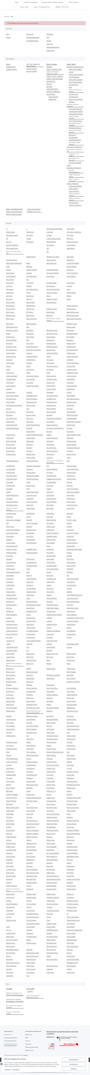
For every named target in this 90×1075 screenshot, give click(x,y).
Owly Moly (9, 740)
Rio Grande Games (72, 810)
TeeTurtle (29, 910)
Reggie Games (50, 807)
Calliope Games (71, 355)
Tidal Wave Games (72, 920)
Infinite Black (10, 587)
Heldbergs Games (11, 558)
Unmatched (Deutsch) (75, 142)
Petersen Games (51, 756)
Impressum (7, 1069)
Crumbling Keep (11, 394)
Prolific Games (10, 781)
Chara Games (50, 365)
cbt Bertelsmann (31, 361)
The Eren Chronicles (52, 913)
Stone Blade (70, 882)
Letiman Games (31, 635)
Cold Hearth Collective (32, 378)
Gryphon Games (71, 545)
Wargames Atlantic (72, 949)
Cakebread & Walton (52, 355)
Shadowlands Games (52, 839)
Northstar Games (11, 727)
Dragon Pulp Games (52, 427)
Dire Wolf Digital (71, 414)
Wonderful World (31, 968)
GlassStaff (29, 525)
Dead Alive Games (51, 404)
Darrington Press (51, 401)
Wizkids (48, 965)
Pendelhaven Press (11, 756)
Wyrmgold (9, 978)
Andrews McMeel (72, 268)
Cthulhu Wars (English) (75, 71)
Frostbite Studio (10, 491)
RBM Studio (9, 800)
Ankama (8, 271)
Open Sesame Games (73, 733)
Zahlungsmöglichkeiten (33, 37)
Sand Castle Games (32, 830)
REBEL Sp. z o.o (50, 800)
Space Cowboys (30, 865)
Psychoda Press (51, 781)
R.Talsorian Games (72, 790)
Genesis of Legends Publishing (12, 515)
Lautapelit (49, 628)
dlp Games (49, 417)
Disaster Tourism (31, 417)
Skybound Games (31, 852)
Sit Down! (9, 849)
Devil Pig (8, 410)
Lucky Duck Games (51, 648)
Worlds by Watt (30, 972)
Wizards (8, 965)
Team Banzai (70, 906)
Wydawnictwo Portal (52, 975)
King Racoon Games (52, 610)
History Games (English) (76, 81)
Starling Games (50, 879)
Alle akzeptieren (74, 1059)
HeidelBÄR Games (31, 555)
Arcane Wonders (11, 278)
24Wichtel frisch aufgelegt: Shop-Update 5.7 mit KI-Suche (14, 1012)
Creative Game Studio (32, 387)
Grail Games (70, 535)
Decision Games (31, 407)
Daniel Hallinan (71, 397)
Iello (68, 581)
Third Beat (49, 916)
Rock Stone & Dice (51, 817)
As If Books (9, 288)
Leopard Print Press (12, 635)
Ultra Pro (8, 939)
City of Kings (50, 371)
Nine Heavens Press (72, 718)
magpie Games (10, 664)
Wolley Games (71, 965)
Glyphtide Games (51, 525)
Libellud (69, 635)
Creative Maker (50, 387)
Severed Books (10, 839)
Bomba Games (10, 339)
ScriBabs (8, 836)
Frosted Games (30, 491)
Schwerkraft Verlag (52, 833)
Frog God (69, 488)
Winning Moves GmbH (32, 962)
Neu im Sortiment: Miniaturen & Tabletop (13, 1019)
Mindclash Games (11, 689)
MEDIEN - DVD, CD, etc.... (34, 213)
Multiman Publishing (52, 702)
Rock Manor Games (32, 817)
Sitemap (48, 41)
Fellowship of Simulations (33, 471)
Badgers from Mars (52, 301)
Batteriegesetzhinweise (53, 47)
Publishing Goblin (11, 784)
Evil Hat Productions (52, 456)
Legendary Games (51, 632)
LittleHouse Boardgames (53, 638)
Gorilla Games (50, 535)
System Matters (10, 903)
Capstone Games (11, 358)
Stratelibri (9, 892)
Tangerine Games (31, 906)
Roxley (68, 823)
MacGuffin (49, 658)
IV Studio (69, 594)
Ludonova (49, 651)
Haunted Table (71, 551)
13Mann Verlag (10, 234)
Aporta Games (10, 275)
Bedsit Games (30, 311)
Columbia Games (72, 378)
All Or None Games (11, 262)
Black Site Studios (31, 325)
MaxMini (28, 676)
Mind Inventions (71, 686)
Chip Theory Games (52, 368)
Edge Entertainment (52, 443)
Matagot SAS (10, 676)
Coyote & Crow (50, 384)
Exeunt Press (50, 460)
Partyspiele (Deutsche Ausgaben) (75, 126)
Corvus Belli (29, 384)
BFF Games (29, 314)
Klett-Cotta (9, 613)
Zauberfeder (10, 985)
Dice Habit (70, 410)
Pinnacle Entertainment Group (53, 760)
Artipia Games (71, 284)
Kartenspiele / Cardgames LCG (74, 152)
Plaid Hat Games (51, 764)
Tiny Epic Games (73, 96)
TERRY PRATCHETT (51, 89)
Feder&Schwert (10, 471)
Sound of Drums (11, 865)
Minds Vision (30, 689)
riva (27, 813)
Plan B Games (71, 764)
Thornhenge (9, 920)
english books (53, 99)
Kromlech (9, 623)
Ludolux (8, 651)
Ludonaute (29, 651)
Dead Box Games (72, 404)
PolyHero (69, 771)
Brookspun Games (11, 348)
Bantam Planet (30, 304)
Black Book (49, 317)
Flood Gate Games (11, 481)
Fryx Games (49, 491)
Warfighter (72, 104)
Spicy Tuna (70, 869)
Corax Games (10, 384)
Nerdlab (48, 712)
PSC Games (29, 781)
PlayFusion (49, 768)
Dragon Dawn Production (74, 423)
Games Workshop (74, 193)
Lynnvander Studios (12, 658)
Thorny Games (30, 920)
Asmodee (69, 288)
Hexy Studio (9, 561)
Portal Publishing (31, 774)
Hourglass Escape (51, 571)
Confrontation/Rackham (76, 188)
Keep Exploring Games (73, 607)
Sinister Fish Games (32, 846)
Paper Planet (30, 746)
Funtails (48, 494)
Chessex (8, 368)
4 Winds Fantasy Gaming (53, 240)
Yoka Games (9, 982)
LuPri (27, 654)
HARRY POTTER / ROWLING (54, 76)
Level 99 (48, 635)
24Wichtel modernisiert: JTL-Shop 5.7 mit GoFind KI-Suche (14, 1004)
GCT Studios (50, 510)
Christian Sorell (71, 368)
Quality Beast (71, 787)
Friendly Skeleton (51, 488)
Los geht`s (30, 1000)
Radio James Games (32, 794)
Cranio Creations (11, 387)
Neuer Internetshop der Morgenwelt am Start (33, 1006)
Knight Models (30, 613)
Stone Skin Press (11, 885)
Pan (27, 743)
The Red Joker (10, 916)
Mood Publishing (72, 695)
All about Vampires (32, 68)
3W (7, 240)
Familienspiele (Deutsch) (76, 113)
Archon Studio (50, 278)
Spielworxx (49, 872)
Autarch (28, 294)
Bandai (69, 301)
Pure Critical (50, 784)
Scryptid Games (31, 836)
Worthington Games (72, 972)
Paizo (68, 740)
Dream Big (29, 430)
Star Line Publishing (32, 879)
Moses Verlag (71, 699)
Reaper (28, 800)
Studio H (28, 895)
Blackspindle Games (12, 329)
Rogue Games (10, 820)
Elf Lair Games (10, 450)
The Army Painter (74, 204)
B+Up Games (30, 298)
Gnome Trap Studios (32, 529)
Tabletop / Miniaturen (73, 185)
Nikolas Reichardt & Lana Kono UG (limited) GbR (33, 719)
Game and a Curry (31, 501)
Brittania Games (71, 345)
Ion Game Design (72, 591)
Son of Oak (29, 862)
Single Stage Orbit (11, 846)
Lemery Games (71, 632)
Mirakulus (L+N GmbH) (73, 689)
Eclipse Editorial (31, 443)
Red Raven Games (11, 807)
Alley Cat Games (51, 262)
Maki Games (30, 664)
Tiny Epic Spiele (73, 139)
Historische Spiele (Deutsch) (74, 119)
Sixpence (29, 849)
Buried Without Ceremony (34, 352)
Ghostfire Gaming (11, 519)
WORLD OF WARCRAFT (53, 91)
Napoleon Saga (10, 708)
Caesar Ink (29, 355)
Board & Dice (30, 335)
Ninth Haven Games (32, 723)
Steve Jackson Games (32, 882)
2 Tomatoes (49, 234)
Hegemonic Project (11, 555)
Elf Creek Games (71, 447)
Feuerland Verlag (72, 471)
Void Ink (28, 949)
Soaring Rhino (50, 859)
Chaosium (29, 365)
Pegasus (48, 753)
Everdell (71, 74)
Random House (50, 794)
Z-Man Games (71, 982)
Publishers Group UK (73, 781)
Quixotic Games (31, 790)
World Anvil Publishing (73, 968)
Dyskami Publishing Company (32, 439)
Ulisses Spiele (71, 936)
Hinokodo (69, 561)
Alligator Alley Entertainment (14, 265)
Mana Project (70, 664)
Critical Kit (9, 391)
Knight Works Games (73, 613)
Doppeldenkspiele (72, 420)
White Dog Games (51, 955)
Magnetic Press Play (52, 661)
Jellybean (69, 597)
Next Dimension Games (33, 715)
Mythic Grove (30, 705)
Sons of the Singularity (53, 862)
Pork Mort (9, 774)
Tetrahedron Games (72, 910)
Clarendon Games (72, 371)
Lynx (27, 658)
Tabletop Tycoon (51, 903)
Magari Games (30, 661)
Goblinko (69, 529)
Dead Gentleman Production (14, 407)
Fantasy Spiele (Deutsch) (76, 116)
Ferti (47, 471)
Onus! (70, 89)
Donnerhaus (30, 420)
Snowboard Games (72, 856)
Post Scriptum (10, 777)
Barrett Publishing (51, 304)
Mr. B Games (10, 702)
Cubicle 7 (69, 394)
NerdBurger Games (32, 712)
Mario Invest (30, 671)
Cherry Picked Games (73, 365)
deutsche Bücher (54, 97)
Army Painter (30, 284)
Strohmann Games (51, 892)
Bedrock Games (10, 311)
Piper (68, 759)
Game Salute (70, 501)
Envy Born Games (11, 453)
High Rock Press (51, 561)
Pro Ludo (69, 777)
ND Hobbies (50, 708)
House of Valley (71, 571)
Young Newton (30, 982)
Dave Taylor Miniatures (73, 401)
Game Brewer (50, 501)
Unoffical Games (11, 942)
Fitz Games (49, 478)
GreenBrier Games (51, 542)
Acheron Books (71, 247)
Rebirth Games (30, 804)
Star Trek (49, 84)
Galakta (8, 497)
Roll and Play (50, 820)
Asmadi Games (50, 288)
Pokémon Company (32, 771)
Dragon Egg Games (11, 427)
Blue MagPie (30, 332)
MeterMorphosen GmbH (53, 682)
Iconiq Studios (10, 581)
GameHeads (29, 504)
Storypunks (9, 888)
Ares (27, 281)
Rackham (9, 794)
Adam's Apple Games (12, 250)
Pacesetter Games (31, 740)
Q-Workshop (50, 787)
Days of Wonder (10, 404)
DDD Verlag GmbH (31, 404)
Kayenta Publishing (32, 607)
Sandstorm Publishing (53, 830)
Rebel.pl (69, 800)
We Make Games (31, 952)
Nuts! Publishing (31, 727)
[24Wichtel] (9, 2)
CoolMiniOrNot (71, 381)
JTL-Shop (81, 1073)
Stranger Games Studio (73, 888)
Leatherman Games (12, 632)
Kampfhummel (10, 607)
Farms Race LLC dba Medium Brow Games (55, 467)
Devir (27, 410)
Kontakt (8, 37)
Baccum (48, 298)
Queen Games (10, 790)
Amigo (8, 268)
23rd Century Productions (74, 234)
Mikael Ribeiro (50, 686)
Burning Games (51, 352)
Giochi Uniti (49, 522)
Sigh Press (9, 843)
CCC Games (49, 361)
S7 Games (29, 826)
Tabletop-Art (70, 903)
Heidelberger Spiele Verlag (74, 555)
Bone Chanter (30, 339)
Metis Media (70, 682)
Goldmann (29, 532)
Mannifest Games (31, 667)
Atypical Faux (10, 294)
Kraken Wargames (72, 620)
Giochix (69, 522)
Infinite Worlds (50, 587)
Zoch (27, 985)
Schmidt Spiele (10, 833)
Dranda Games (71, 427)
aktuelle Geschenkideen (34, 211)
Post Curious (70, 774)
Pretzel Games (30, 777)
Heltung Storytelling (32, 558)
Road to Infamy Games (12, 817)
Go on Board (50, 529)
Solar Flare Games (72, 859)
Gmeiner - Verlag (72, 525)
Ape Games (70, 271)
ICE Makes (70, 578)
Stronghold (70, 892)
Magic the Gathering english (14, 216)
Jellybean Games (11, 600)
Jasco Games (50, 597)
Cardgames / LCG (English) (74, 156)
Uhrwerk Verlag (51, 936)
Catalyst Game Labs (72, 358)
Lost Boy (69, 645)
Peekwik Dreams (31, 753)
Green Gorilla (10, 542)
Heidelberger (50, 555)
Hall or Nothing (50, 548)
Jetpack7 (48, 600)
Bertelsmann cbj (71, 311)
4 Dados (28, 240)
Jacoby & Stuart (10, 597)
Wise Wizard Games (52, 962)
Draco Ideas (29, 423)
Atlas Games (9, 291)
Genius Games (30, 514)
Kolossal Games (51, 617)
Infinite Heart (30, 587)
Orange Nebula (10, 736)
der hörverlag (71, 407)
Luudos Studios (51, 654)
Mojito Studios (50, 692)
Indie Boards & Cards (73, 584)
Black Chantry (10, 320)
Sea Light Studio (51, 836)
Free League (9, 488)
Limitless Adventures (12, 638)
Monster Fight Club (32, 695)
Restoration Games (32, 810)
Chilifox (28, 368)
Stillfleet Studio (50, 882)
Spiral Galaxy (10, 875)
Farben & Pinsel (73, 190)
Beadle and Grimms (72, 307)
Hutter (28, 578)
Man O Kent (50, 664)
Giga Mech (70, 519)
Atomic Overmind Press (53, 291)
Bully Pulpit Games (11, 352)
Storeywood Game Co (52, 885)
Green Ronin (30, 542)
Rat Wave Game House (73, 794)
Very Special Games (52, 946)
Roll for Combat (71, 820)
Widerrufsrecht (50, 50)
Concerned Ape (30, 381)
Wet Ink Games (10, 955)
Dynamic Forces (10, 438)
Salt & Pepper (10, 830)
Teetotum (9, 910)
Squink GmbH (71, 875)
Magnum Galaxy (71, 661)
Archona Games (71, 278)
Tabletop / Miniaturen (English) (75, 201)
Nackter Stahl (71, 705)
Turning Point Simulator (33, 933)
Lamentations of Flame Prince (73, 624)
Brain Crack (9, 345)
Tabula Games (10, 906)
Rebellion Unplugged (12, 804)
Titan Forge (49, 923)
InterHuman (29, 591)
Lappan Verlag (10, 628)
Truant (48, 929)
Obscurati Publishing (52, 727)
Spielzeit (69, 872)
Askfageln (29, 288)
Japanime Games (31, 597)
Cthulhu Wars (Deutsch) (76, 111)
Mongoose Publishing (12, 695)
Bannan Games (10, 304)
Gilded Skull (9, 522)
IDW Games (49, 581)
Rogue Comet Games (73, 817)
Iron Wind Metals (31, 594)
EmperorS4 (29, 450)
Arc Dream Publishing (52, 275)
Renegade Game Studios (74, 807)
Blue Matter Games (52, 332)
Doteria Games (10, 423)
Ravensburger (50, 797)
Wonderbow (9, 968)
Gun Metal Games (31, 548)
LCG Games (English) (75, 164)
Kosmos (28, 620)
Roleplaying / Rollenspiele (74, 170)
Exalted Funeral (31, 460)
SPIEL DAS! (9, 872)
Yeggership (49, 978)
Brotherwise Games (52, 348)
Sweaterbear (30, 898)
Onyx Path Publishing (32, 733)
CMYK (48, 374)
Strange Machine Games (53, 888)
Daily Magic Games (32, 397)
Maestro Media (10, 661)
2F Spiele (49, 237)
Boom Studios (71, 339)
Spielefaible (29, 872)
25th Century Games (12, 237)
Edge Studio (70, 443)
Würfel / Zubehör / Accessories (74, 182)
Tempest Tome (50, 910)
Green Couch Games (73, 538)
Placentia (9, 764)
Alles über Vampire (32, 71)
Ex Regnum (70, 456)
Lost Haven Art (10, 648)
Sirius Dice (49, 846)
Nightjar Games (10, 718)
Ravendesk (29, 797)
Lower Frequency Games (33, 648)
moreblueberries (31, 699)
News (7, 34)
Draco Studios (50, 423)
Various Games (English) (76, 101)
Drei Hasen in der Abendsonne (51, 431)
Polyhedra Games (51, 771)
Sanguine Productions (73, 830)
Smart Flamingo (31, 856)
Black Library (10, 325)
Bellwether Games (51, 311)
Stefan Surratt (10, 882)
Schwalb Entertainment (33, 833)
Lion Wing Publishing (32, 638)
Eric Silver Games (51, 453)
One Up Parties (10, 733)
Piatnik (8, 759)
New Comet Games (11, 715)
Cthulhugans (50, 394)
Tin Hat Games (10, 923)
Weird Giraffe (71, 952)
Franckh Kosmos (71, 484)
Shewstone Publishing (73, 839)
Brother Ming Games (32, 348)
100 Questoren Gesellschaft (54, 230)
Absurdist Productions (12, 247)
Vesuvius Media (71, 946)
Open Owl (49, 733)
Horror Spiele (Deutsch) (76, 123)
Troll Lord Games (31, 929)
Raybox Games (71, 797)
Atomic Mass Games (32, 291)
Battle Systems (10, 307)
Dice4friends (30, 414)
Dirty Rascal (9, 417)
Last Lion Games (31, 628)
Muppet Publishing (72, 702)
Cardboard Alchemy (32, 358)
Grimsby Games (51, 545)
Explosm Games (71, 460)
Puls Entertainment (32, 784)
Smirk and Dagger (51, 856)
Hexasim (69, 558)
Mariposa (49, 671)
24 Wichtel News (11, 67)
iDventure (29, 581)
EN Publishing (50, 450)
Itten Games (50, 594)
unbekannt (29, 939)
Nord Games (50, 723)
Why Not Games (51, 959)
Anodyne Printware (32, 271)
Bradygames (70, 342)
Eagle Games (10, 443)
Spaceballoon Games (73, 865)
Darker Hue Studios (32, 401)
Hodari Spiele (50, 564)
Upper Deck (29, 942)
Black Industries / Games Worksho (53, 321)
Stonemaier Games (32, 885)
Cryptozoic (29, 394)
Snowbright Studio (11, 859)
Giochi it (28, 522)
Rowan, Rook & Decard (53, 823)
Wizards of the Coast (32, 965)
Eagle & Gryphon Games (74, 438)
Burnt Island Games (72, 352)
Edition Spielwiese (11, 447)
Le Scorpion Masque (73, 628)
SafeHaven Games (51, 826)
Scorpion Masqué (72, 833)
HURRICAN (70, 574)
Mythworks (49, 705)
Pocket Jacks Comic (11, 771)
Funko (28, 494)
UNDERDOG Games (52, 939)
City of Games (30, 371)
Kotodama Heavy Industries (54, 620)
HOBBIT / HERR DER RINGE (54, 79)
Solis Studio (9, 862)
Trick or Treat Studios (73, 926)
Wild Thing (70, 959)
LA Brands (49, 623)
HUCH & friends (10, 574)
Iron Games (9, 594)
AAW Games (29, 243)
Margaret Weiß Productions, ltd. (14, 672)
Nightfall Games (71, 715)
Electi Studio (50, 447)
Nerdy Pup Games (72, 712)
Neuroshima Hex (74, 86)
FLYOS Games (71, 481)
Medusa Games (10, 679)
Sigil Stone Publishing (32, 843)
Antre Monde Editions (52, 271)
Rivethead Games (72, 813)
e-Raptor (49, 438)
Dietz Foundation (51, 414)
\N (7, 230)
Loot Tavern (9, 645)
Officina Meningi (51, 730)
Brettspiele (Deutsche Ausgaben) (73, 107)
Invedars (49, 591)
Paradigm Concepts (12, 749)
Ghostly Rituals (30, 519)
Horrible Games (71, 568)
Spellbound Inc (30, 869)
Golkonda (69, 532)
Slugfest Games (10, 856)
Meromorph (29, 682)
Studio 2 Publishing (12, 895)
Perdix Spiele (30, 756)
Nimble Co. (49, 718)
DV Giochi (49, 435)
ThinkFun (29, 916)
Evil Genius (29, 456)
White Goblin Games (73, 955)
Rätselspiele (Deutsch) (75, 130)
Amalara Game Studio (73, 265)
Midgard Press (10, 686)
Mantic (48, 667)
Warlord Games (10, 952)
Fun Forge (70, 491)
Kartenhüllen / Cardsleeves (75, 149)
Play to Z (28, 768)
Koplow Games (71, 617)
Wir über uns (30, 34)
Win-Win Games (11, 962)
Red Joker (69, 804)
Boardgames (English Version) (73, 67)
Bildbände (49, 67)
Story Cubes (72, 137)
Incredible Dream (51, 584)
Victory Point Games (12, 949)
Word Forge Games (52, 968)
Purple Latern (71, 784)
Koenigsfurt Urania (32, 617)
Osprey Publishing (31, 736)
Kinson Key (70, 610)
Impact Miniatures (31, 584)
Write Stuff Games (11, 975)
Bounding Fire (50, 342)
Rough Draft (29, 823)
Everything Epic (10, 456)
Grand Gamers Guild (12, 538)
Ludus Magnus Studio (73, 651)
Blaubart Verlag (71, 329)
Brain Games (30, 345)
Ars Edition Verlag (51, 284)
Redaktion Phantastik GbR (34, 807)
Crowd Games (71, 391)
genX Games (50, 514)
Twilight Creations (51, 933)
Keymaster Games (11, 610)
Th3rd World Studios (12, 913)
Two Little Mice (71, 933)
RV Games (9, 826)
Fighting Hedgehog (52, 475)
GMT (7, 529)
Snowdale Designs (31, 859)
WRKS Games (30, 975)
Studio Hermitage (51, 895)
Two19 (8, 936)
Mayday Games (50, 676)
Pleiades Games (71, 768)
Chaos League (10, 365)
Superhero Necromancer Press (13, 899)
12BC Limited (70, 230)
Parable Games (71, 746)
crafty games (70, 384)
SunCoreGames (71, 895)
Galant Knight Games (32, 497)
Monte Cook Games (52, 695)
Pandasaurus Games (52, 743)
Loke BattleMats (71, 638)
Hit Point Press (30, 564)
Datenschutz (16, 1069)
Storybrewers (71, 885)
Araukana (29, 275)
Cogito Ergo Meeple (12, 378)
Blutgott (8, 335)
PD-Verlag (69, 749)
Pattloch (28, 749)
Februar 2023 (30, 998)
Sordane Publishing (72, 862)
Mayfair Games (71, 676)
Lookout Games (30, 641)
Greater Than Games (52, 538)
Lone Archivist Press (12, 641)
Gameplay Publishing (12, 507)
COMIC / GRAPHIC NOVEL (53, 69)
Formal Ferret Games (32, 484)
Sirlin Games (70, 846)
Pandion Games (71, 743)
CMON (28, 374)
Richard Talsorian (51, 810)
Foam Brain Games (11, 484)
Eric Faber (29, 453)
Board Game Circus (52, 335)
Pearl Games (10, 753)
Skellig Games (71, 849)
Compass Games (11, 381)
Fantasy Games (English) (76, 76)
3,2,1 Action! (70, 237)
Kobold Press (10, 617)
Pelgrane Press (71, 753)
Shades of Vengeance (32, 839)
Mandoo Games (10, 667)
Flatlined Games (71, 478)
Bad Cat (69, 298)
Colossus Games (51, 378)
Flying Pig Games (51, 481)
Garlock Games (71, 507)
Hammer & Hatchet (72, 548)
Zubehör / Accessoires (75, 207)
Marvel (69, 671)
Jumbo (28, 604)
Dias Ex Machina (51, 410)
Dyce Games (70, 435)
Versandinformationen (33, 41)
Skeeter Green (50, 849)
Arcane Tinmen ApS (72, 275)
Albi (47, 253)
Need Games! (10, 712)
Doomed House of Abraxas (54, 420)
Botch (28, 342)
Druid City (70, 430)
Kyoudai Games (31, 623)
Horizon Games (50, 568)
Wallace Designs (51, 949)
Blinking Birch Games (12, 332)
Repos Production (11, 810)
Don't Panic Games (11, 420)
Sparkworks (9, 869)
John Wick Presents (11, 604)
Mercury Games (10, 682)
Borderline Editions (11, 342)
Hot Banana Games (32, 571)
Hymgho (48, 578)
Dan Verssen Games (52, 397)
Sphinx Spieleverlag (52, 869)
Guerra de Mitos (11, 548)
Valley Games (10, 946)
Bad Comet (9, 301)
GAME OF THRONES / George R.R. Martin (54, 73)
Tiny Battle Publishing (32, 923)
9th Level (8, 243)
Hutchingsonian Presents (13, 578)
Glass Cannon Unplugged (13, 525)
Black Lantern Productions (74, 320)
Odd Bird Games (71, 727)
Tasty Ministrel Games (53, 906)
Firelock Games (10, 478)
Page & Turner (50, 740)
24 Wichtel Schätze (11, 69)
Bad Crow (29, 301)
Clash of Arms (10, 374)
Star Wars (49, 86)
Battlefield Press (31, 307)
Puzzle (68, 167)
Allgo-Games (70, 262)
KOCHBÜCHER (50, 81)
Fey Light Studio (10, 475)
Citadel (8, 371)
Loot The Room (30, 645)
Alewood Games (31, 258)
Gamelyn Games (51, 504)
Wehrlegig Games (51, 952)
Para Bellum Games (52, 746)
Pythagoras (29, 787)
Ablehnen (74, 1069)
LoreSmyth (49, 645)
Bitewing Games (11, 317)
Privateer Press (50, 777)
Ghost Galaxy (70, 514)
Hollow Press (70, 564)
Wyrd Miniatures (72, 975)
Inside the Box (71, 587)
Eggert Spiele (30, 447)
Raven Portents (10, 797)
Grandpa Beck (30, 538)
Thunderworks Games (52, 920)
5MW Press (70, 240)
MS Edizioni (29, 702)
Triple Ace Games (11, 929)
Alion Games (70, 258)
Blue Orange (70, 332)
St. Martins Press (11, 879)
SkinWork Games (11, 852)
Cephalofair (70, 361)
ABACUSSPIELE (50, 243)
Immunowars (10, 584)
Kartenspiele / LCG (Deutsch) (74, 161)
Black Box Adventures (73, 317)
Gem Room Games (72, 510)
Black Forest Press (31, 320)
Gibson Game (50, 519)
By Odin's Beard (11, 355)
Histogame (9, 564)
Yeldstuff (69, 978)
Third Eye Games (72, 916)
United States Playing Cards (75, 939)
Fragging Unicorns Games (54, 484)
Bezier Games (10, 314)
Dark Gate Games (11, 401)
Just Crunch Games (72, 604)
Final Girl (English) (74, 79)
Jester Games (30, 600)
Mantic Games (71, 667)
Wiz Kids (69, 962)
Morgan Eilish (50, 699)
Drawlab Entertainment (13, 430)
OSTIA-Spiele (50, 736)
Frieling (28, 488)
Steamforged (70, 879)
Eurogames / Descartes (73, 453)
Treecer (48, 926)
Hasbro (48, 551)
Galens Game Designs (73, 497)
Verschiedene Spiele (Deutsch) (75, 145)
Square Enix (50, 875)
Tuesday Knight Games (73, 929)
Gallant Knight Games (12, 501)
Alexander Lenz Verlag (53, 258)
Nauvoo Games (30, 708)
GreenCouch (70, 542)
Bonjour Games (51, 339)
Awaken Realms (71, 294)
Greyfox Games (30, 545)
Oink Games (70, 730)
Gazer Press (29, 510)
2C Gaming (29, 237)
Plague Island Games (32, 764)
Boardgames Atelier (72, 335)
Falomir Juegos (30, 463)
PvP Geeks (9, 787)
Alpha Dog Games (51, 265)
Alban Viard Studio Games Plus (14, 254)
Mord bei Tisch (10, 699)
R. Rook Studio (50, 790)
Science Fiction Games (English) (75, 92)
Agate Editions (71, 250)
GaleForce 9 (49, 497)
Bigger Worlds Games (73, 314)
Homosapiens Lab (31, 568)
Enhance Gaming (72, 450)
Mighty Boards (30, 686)
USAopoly (49, 942)
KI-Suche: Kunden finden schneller (13, 1026)
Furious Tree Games (72, 494)
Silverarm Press (51, 843)
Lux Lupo (69, 654)
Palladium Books (11, 743)
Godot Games (10, 532)
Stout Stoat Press (31, 888)
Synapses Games (51, 898)
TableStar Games (31, 903)
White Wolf (29, 959)
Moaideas (9, 692)
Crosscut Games (51, 391)
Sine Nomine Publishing (74, 843)
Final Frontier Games (73, 475)
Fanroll (69, 463)
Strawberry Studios (32, 892)
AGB (47, 37)
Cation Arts (9, 361)
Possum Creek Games (52, 774)
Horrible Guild (10, 571)
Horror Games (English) (75, 84)
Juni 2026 (9, 998)
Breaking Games (51, 345)
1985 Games (30, 234)
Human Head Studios (52, 574)
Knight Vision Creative (52, 613)
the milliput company (73, 913)
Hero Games (50, 558)
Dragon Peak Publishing (33, 427)
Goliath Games (50, 532)
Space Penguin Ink (51, 865)
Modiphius (29, 692)
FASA (68, 466)
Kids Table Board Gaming (33, 610)
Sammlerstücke (51, 94)
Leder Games (30, 632)
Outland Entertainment (73, 736)
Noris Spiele (70, 723)
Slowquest (70, 852)
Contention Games (51, 381)
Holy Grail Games (11, 568)
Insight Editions (10, 591)
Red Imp (48, 804)
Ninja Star (9, 723)
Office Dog (29, 730)
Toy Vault (9, 926)
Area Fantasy (10, 281)
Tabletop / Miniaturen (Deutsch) (75, 196)
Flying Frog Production (32, 481)
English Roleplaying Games (74, 177)
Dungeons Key (30, 435)
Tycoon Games (30, 936)
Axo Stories (9, 298)
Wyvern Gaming (31, 978)
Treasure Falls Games (32, 926)
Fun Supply (9, 494)
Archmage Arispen (31, 278)
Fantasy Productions (32, 466)
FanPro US (49, 463)
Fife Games (29, 475)
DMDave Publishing (72, 417)
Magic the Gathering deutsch (14, 213)
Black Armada (30, 317)
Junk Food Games (51, 604)
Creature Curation (72, 387)
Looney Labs (50, 641)
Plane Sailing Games (12, 768)
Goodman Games (31, 535)
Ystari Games (50, 982)
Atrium (69, 291)
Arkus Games (10, 284)
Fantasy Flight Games (12, 466)
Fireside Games (30, 478)
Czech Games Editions (12, 397)
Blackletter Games (72, 325)
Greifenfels (9, 545)
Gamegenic (9, 504)
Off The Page (10, 730)
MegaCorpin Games (32, 679)
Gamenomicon (71, 504)
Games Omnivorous (32, 507)
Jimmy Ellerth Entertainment (75, 600)
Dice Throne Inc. (11, 414)
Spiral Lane (29, 875)
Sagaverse (70, 826)
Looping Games (71, 641)
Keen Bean (49, 607)
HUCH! (28, 574)
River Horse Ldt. (51, 813)
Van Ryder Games (31, 946)
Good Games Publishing (13, 535)
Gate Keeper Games (12, 510)
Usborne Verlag (71, 942)
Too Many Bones (73, 98)
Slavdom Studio (51, 852)
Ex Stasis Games (11, 460)
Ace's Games (50, 247)
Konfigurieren (74, 1064)
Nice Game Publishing (53, 715)
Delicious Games (51, 407)
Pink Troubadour (31, 759)
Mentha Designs (71, 679)
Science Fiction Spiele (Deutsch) (75, 133)
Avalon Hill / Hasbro (52, 294)
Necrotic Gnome (71, 708)
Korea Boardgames (11, 620)
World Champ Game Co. (13, 972)
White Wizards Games (12, 959)
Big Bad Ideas (50, 314)
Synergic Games (71, 898)
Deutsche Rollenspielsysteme (74, 173)
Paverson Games (51, 749)
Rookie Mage (10, 823)
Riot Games (9, 813)
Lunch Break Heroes (12, 654)
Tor (68, 923)
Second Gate (70, 836)
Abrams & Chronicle (72, 243)
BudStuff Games (71, 348)
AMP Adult (29, 268)
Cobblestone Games (72, 374)
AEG (47, 250)
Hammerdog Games (12, 551)
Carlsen (48, 358)
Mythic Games (10, 705)
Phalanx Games (71, 756)
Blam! (28, 329)
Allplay (28, 265)
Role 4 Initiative (30, 820)
